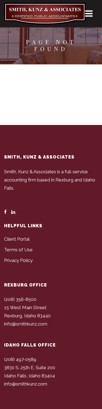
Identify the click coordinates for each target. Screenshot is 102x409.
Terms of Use (18, 249)
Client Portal (17, 239)
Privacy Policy (18, 260)
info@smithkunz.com (25, 324)
